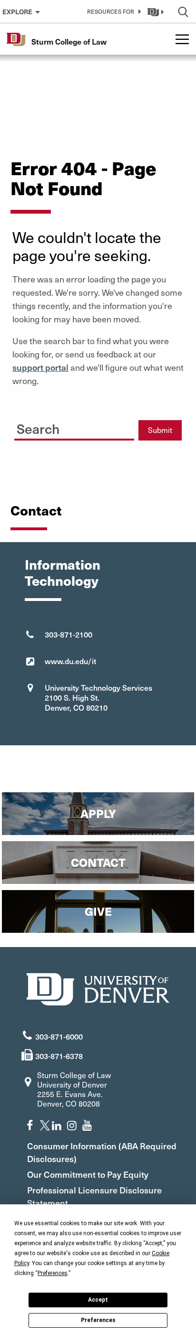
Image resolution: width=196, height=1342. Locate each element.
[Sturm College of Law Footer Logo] (98, 988)
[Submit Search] (118, 427)
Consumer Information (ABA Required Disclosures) (101, 1152)
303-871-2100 (68, 634)
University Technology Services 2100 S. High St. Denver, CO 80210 (98, 697)
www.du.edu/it (70, 661)
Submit (160, 430)
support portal (40, 367)
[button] (112, 11)
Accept (98, 1299)
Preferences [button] (53, 1273)
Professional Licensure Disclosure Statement (94, 1196)
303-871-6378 (59, 1056)
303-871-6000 (59, 1036)
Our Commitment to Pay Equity (87, 1174)
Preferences (98, 1320)
